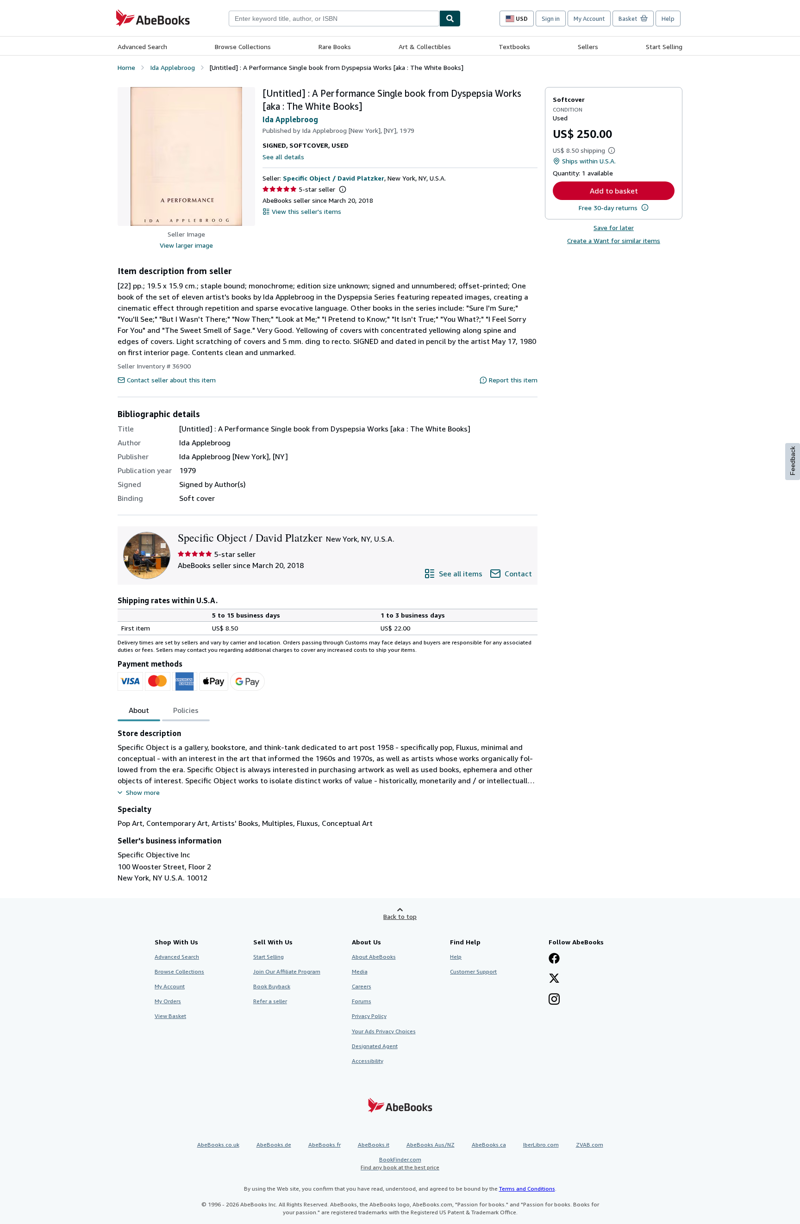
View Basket (170, 1015)
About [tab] (139, 710)
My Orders (168, 1001)
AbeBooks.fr (324, 1144)
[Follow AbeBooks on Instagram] (554, 1000)
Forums (361, 1001)
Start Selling (664, 46)
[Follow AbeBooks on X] (554, 979)
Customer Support (473, 971)
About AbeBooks (374, 956)
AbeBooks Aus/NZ (430, 1144)
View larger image (186, 245)
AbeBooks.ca (489, 1144)
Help (668, 18)
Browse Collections (243, 46)
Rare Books (335, 46)
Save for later (614, 227)
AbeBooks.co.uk (218, 1144)
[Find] (450, 18)
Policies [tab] (186, 710)
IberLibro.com (541, 1144)
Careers (361, 986)
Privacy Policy (369, 1015)
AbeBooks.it (373, 1144)
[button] (186, 156)
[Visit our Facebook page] (554, 959)
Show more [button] (143, 792)
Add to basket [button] (614, 190)
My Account (589, 18)
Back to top (400, 916)
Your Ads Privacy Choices (384, 1031)
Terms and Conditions (527, 1188)
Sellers (588, 46)
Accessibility (367, 1060)
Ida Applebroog (290, 119)
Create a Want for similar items (613, 240)
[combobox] (334, 18)
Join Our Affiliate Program (286, 971)
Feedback (792, 460)
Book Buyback (271, 986)
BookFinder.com (400, 1163)
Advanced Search (142, 46)
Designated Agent (375, 1046)
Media (360, 971)
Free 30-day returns (608, 208)
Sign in (551, 18)
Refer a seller (270, 1001)
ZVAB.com (589, 1144)
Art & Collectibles (425, 46)
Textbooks (514, 46)
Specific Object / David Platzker (333, 178)
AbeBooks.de (273, 1144)
